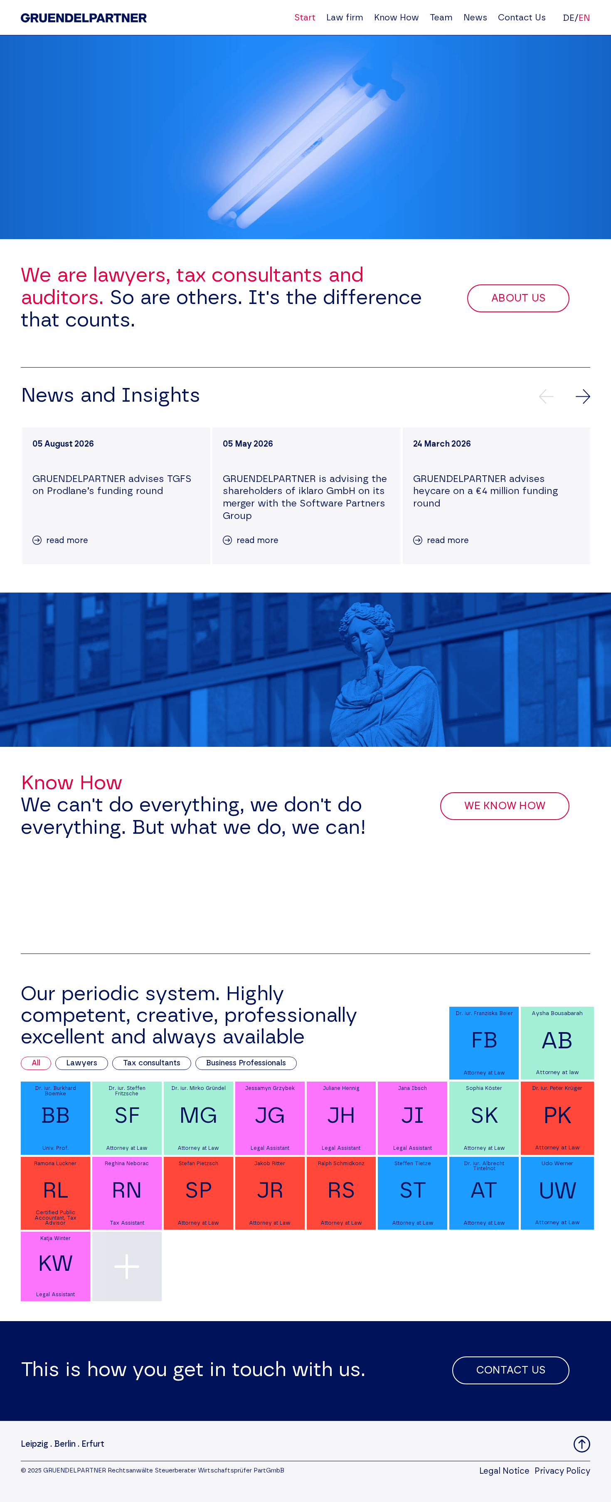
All (36, 1063)
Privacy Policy (562, 1471)
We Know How (504, 806)
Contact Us (522, 17)
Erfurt (92, 1444)
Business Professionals (246, 1063)
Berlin (65, 1444)
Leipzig (34, 1444)
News (475, 17)
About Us (518, 298)
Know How (396, 17)
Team (441, 17)
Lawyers (81, 1063)
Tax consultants (151, 1063)
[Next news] (583, 396)
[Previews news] (546, 396)
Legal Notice (504, 1471)
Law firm (344, 17)
